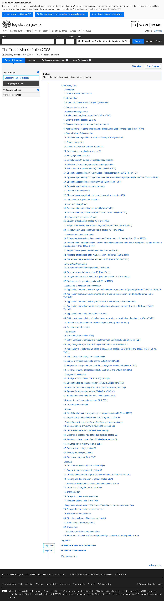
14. (64, 156)
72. (64, 474)
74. (64, 487)
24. (64, 208)
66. (64, 444)
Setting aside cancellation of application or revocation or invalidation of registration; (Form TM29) (110, 318)
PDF (93, 574)
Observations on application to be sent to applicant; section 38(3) (96, 195)
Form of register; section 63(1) (80, 336)
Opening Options (12, 90)
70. (64, 466)
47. (64, 340)
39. (64, 294)
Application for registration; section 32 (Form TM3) (88, 115)
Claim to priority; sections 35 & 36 (81, 120)
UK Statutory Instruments (13, 55)
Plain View (136, 66)
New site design (9, 584)
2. (64, 98)
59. (64, 405)
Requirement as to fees (76, 107)
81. (64, 523)
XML (98, 574)
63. (64, 430)
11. (64, 142)
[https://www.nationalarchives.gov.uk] (146, 23)
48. (64, 344)
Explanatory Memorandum (53, 60)
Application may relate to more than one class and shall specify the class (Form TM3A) (105, 129)
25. (64, 212)
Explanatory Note (69, 556)
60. (64, 413)
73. (64, 479)
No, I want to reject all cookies (108, 14)
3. (64, 102)
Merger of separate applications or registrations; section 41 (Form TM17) (99, 225)
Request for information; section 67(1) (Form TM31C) (91, 391)
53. (64, 370)
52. (64, 365)
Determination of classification (79, 133)
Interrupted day (73, 492)
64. (64, 435)
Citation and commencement (79, 94)
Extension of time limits (85, 545)
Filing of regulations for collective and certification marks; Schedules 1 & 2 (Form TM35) (106, 238)
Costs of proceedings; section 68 (81, 448)
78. (64, 509)
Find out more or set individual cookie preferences (62, 14)
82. (64, 527)
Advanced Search (154, 41)
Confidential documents (77, 405)
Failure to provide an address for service (85, 147)
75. (64, 492)
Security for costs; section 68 (80, 453)
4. (64, 107)
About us (29, 584)
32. (64, 255)
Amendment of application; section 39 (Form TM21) (90, 208)
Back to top (156, 565)
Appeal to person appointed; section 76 (84, 470)
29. (64, 238)
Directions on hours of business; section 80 (86, 518)
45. (64, 327)
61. (64, 418)
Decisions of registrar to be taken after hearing (87, 430)
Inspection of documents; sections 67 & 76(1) (87, 400)
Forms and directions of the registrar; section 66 (87, 102)
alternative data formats (48, 574)
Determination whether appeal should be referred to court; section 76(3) (99, 474)
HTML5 (73, 574)
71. (64, 470)
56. (64, 391)
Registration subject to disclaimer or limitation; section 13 (92, 250)
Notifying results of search (78, 156)
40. (64, 302)
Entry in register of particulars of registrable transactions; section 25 (97, 344)
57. (64, 396)
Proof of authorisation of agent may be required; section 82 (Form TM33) (99, 413)
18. (64, 177)
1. (64, 94)
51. (64, 361)
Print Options (153, 66)
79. (64, 514)
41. (64, 306)
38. (64, 290)
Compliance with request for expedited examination (90, 160)
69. (64, 457)
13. (64, 151)
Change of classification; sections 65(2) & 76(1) (88, 378)
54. (64, 378)
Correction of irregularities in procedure (84, 487)
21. (64, 191)
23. (64, 200)
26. (64, 221)
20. (64, 186)
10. (64, 138)
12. (64, 147)
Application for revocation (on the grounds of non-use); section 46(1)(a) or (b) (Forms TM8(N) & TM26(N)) (114, 290)
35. (64, 272)
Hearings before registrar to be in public (84, 444)
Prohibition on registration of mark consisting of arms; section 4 (95, 138)
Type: (79, 36)
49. (64, 349)
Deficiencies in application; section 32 (84, 151)
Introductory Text (68, 86)
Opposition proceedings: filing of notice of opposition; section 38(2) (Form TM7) (102, 173)
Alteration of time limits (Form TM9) (82, 501)
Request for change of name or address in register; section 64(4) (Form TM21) (102, 365)
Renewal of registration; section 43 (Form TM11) (88, 272)
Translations (72, 527)
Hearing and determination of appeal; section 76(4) (90, 479)
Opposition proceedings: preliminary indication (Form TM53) (94, 182)
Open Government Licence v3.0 (52, 591)
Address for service (75, 142)
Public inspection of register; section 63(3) (86, 357)
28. (64, 230)
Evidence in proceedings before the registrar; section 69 (92, 435)
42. (64, 314)
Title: (4, 36)
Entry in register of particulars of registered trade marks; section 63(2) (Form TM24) (104, 340)
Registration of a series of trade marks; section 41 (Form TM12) (95, 230)
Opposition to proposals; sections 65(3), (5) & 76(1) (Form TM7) (95, 383)
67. (64, 448)
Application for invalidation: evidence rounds (87, 314)
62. (64, 426)
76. (64, 496)
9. (64, 133)
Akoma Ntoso (107, 574)
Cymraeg (158, 31)
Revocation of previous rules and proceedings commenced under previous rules (103, 535)
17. (64, 173)
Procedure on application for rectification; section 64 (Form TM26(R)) (98, 323)
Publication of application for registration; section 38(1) (91, 168)
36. (64, 277)
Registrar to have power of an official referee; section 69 (92, 439)
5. (64, 115)
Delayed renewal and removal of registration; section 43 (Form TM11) (98, 277)
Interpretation (72, 98)
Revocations (80, 551)
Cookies (91, 584)
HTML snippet (84, 574)
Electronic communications (79, 514)
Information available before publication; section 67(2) (91, 396)
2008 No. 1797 (33, 55)
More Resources (80, 60)
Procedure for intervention (78, 191)
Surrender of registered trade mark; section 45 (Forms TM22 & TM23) (98, 259)
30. (64, 243)
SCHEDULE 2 (67, 550)
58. (64, 400)
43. (64, 318)
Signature (65, 540)
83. (64, 535)
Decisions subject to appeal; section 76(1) (86, 466)
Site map (40, 584)
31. (64, 250)
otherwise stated (87, 591)
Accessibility (52, 584)
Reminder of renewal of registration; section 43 (88, 268)
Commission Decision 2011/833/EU (45, 594)
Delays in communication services (82, 496)
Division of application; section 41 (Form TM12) (88, 221)
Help (21, 584)
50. (64, 357)
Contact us (65, 584)
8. (64, 129)
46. (64, 336)
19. (64, 182)
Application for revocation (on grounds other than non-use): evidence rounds (101, 302)
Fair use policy (104, 584)
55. (64, 383)
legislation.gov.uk (23, 21)
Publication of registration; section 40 (83, 200)
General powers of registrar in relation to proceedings (91, 426)
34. (64, 268)
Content (31, 60)
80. (64, 518)
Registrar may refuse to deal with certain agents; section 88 (93, 418)
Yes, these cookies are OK (19, 14)
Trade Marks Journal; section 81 (81, 523)
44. (64, 323)
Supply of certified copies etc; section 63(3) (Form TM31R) (93, 361)
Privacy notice (79, 584)
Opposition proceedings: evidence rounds (86, 186)
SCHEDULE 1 (67, 545)
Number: (70, 36)
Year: (58, 36)
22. (64, 195)
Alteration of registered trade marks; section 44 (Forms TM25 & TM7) (98, 255)
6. (64, 120)
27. (64, 225)
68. (64, 453)
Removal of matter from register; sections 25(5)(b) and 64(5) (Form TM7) (99, 370)
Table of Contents (13, 60)
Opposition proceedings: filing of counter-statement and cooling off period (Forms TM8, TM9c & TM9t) (112, 177)
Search (138, 41)
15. (64, 160)
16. (64, 168)
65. (64, 439)
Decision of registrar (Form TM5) (81, 457)
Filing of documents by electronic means (85, 509)
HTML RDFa (120, 574)
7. (64, 124)
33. (64, 259)
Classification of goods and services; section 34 (87, 124)
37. (64, 281)
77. (64, 501)
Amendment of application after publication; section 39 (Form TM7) (97, 212)
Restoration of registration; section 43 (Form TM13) (90, 281)
